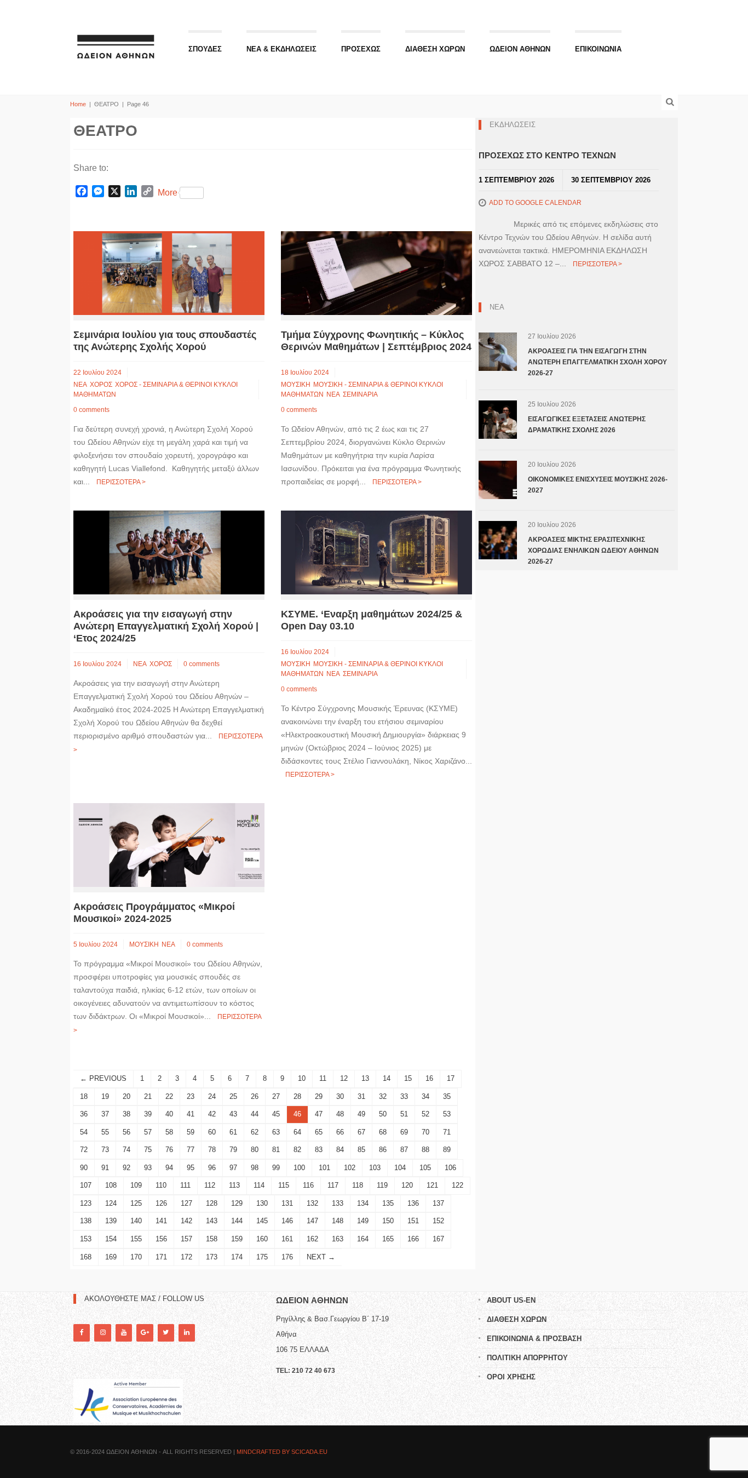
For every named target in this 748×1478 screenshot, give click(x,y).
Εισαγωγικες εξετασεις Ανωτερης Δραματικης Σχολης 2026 (587, 424)
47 (319, 1114)
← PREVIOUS (103, 1078)
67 (361, 1132)
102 (349, 1168)
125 (136, 1203)
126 (161, 1203)
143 (211, 1221)
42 (212, 1114)
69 (404, 1132)
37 (105, 1114)
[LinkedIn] (187, 1332)
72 (84, 1149)
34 (425, 1096)
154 (111, 1239)
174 (237, 1257)
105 (425, 1168)
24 (212, 1096)
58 (169, 1132)
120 (407, 1185)
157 (186, 1239)
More (167, 192)
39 (148, 1114)
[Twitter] (166, 1332)
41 (190, 1114)
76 (169, 1149)
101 (324, 1168)
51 (404, 1114)
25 (233, 1096)
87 (404, 1149)
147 (312, 1221)
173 (211, 1257)
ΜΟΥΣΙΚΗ (295, 384)
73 (105, 1149)
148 (337, 1221)
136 (413, 1203)
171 (161, 1257)
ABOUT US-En (511, 1300)
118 (357, 1185)
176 (287, 1257)
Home (78, 104)
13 (365, 1078)
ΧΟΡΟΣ (101, 384)
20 (126, 1096)
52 (425, 1114)
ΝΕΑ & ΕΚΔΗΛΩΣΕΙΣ (281, 49)
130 (262, 1203)
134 (363, 1203)
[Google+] (144, 1332)
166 (413, 1239)
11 (322, 1078)
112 (209, 1185)
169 (111, 1257)
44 (254, 1114)
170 (136, 1257)
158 (211, 1239)
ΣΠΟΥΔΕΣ (205, 49)
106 (450, 1168)
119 (382, 1185)
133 (337, 1203)
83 (319, 1149)
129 (237, 1203)
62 (254, 1132)
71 (447, 1132)
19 (105, 1096)
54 (84, 1132)
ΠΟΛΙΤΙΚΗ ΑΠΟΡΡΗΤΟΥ (527, 1358)
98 (254, 1168)
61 (233, 1132)
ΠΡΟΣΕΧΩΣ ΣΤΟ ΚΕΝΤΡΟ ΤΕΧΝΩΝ (547, 155)
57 (148, 1132)
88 (425, 1149)
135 (388, 1203)
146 (287, 1221)
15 (408, 1078)
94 (169, 1168)
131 (287, 1203)
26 (254, 1096)
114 (259, 1185)
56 (126, 1132)
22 (169, 1096)
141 (161, 1221)
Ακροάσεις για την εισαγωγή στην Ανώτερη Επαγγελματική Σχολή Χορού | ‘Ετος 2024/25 (165, 626)
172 (186, 1257)
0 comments (91, 410)
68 (383, 1132)
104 (400, 1168)
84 (340, 1149)
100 (299, 1168)
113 (234, 1185)
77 (190, 1149)
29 (319, 1096)
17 (450, 1078)
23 (190, 1096)
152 (438, 1221)
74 (126, 1149)
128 (211, 1203)
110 (161, 1185)
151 (413, 1221)
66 (340, 1132)
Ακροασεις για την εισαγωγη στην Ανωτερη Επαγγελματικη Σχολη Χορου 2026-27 (597, 362)
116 (308, 1185)
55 (105, 1132)
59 (190, 1132)
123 (85, 1203)
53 (447, 1114)
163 (337, 1239)
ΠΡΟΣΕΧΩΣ (361, 49)
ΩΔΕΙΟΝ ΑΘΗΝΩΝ (520, 49)
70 (425, 1132)
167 (438, 1239)
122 (457, 1185)
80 (254, 1149)
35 (447, 1096)
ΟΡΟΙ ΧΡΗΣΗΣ (511, 1377)
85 (361, 1149)
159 (237, 1239)
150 (388, 1221)
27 (276, 1096)
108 (111, 1185)
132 (312, 1203)
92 (126, 1168)
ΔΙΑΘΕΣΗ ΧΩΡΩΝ (435, 49)
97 (233, 1168)
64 (297, 1132)
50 (383, 1114)
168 (85, 1257)
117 (332, 1185)
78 (212, 1149)
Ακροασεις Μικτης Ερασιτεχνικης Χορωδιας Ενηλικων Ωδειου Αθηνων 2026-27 (593, 550)
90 (84, 1168)
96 (212, 1168)
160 (262, 1239)
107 (85, 1185)
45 (276, 1114)
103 (375, 1168)
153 (85, 1239)
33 (404, 1096)
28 (297, 1096)
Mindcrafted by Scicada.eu (282, 1451)
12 (344, 1078)
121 (432, 1185)
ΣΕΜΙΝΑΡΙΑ (360, 394)
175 (262, 1257)
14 (386, 1078)
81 (276, 1149)
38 (126, 1114)
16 (429, 1078)
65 (319, 1132)
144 (237, 1221)
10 (302, 1078)
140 (136, 1221)
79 (233, 1149)
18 (84, 1096)
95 (190, 1168)
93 (148, 1168)
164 (363, 1239)
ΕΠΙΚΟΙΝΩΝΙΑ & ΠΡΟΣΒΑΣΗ (534, 1338)
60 (212, 1132)
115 (283, 1185)
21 (148, 1096)
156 (161, 1239)
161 (287, 1239)
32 (383, 1096)
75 (148, 1149)
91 (105, 1168)
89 (447, 1149)
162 (312, 1239)
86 (383, 1149)
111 (185, 1185)
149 (363, 1221)
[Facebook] (81, 1332)
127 (186, 1203)
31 (361, 1096)
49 (361, 1114)
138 (85, 1221)
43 (233, 1114)
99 (276, 1168)
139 (111, 1221)
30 (340, 1096)
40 (169, 1114)
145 (262, 1221)
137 (438, 1203)
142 (186, 1221)
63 (276, 1132)
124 (111, 1203)
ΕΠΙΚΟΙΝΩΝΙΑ (598, 49)
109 (136, 1185)
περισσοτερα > (121, 482)
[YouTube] (124, 1332)
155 (136, 1239)
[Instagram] (102, 1332)
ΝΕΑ (80, 384)
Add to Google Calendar (535, 203)
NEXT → (321, 1257)
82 (297, 1149)
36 (84, 1114)
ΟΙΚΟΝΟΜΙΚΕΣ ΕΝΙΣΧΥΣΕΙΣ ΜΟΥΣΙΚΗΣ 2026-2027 (598, 485)
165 (388, 1239)
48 (340, 1114)
